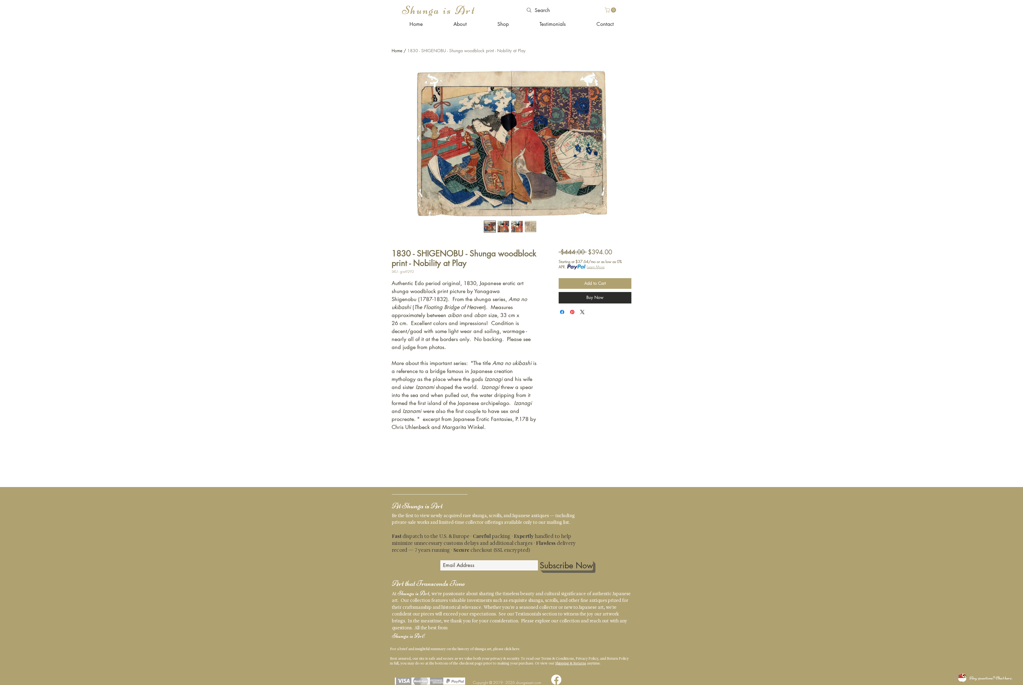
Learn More (595, 266)
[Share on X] (582, 312)
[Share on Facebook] (562, 312)
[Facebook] (556, 680)
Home (397, 51)
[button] (611, 10)
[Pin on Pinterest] (572, 312)
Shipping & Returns (570, 663)
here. (516, 649)
